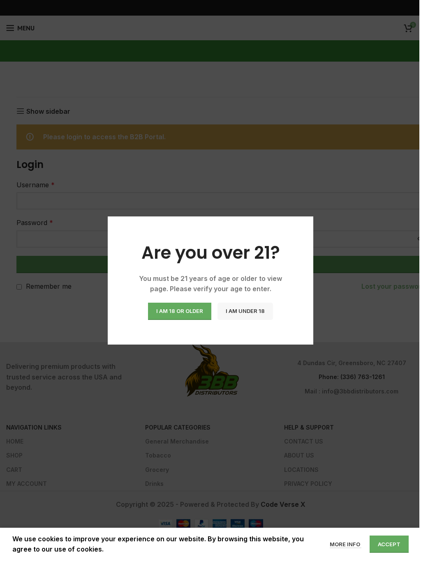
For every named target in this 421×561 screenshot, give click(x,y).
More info (345, 544)
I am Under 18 (245, 311)
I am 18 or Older (179, 311)
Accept (389, 544)
